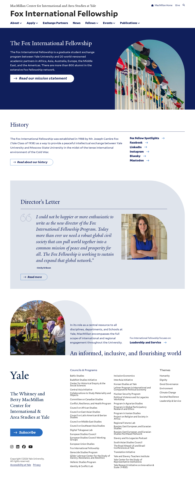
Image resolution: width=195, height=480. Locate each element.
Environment (166, 389)
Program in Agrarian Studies (128, 404)
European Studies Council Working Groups (88, 439)
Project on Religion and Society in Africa (131, 418)
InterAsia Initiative (123, 380)
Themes (165, 370)
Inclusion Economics (124, 376)
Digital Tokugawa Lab (81, 430)
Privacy (37, 465)
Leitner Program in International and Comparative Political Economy (132, 389)
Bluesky (135, 156)
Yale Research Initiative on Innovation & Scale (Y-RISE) (134, 466)
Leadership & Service (170, 401)
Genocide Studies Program (84, 452)
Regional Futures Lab (124, 423)
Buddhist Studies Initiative (83, 380)
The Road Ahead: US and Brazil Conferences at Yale (129, 447)
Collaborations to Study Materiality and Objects (90, 394)
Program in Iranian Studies (127, 413)
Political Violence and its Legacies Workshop (131, 398)
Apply (31, 23)
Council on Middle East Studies (86, 422)
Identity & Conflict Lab (81, 466)
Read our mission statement (43, 78)
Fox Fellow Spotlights (144, 138)
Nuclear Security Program (127, 394)
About (14, 23)
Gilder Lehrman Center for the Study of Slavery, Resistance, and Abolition (90, 457)
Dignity (163, 380)
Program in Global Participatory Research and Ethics (130, 408)
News (76, 23)
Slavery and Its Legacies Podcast (130, 438)
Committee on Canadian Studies (86, 400)
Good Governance (169, 384)
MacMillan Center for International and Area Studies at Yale (53, 6)
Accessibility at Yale (20, 465)
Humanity (165, 376)
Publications (128, 23)
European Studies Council (83, 434)
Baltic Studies (77, 376)
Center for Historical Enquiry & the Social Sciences (87, 385)
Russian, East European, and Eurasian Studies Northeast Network (132, 433)
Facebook (136, 142)
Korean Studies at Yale (125, 384)
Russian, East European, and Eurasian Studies (132, 428)
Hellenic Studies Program (83, 462)
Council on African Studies (83, 408)
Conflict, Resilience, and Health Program (90, 404)
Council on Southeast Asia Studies (87, 426)
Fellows (90, 23)
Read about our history (32, 162)
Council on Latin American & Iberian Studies (88, 417)
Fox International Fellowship (84, 448)
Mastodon (137, 160)
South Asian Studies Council (128, 443)
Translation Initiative (124, 452)
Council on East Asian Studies (85, 412)
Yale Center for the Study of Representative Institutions (128, 461)
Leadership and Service (145, 342)
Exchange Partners (55, 23)
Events (107, 23)
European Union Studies (82, 444)
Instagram (137, 151)
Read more (35, 277)
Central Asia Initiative (81, 390)
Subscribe (27, 432)
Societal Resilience (169, 397)
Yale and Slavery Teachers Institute (131, 456)
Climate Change (168, 393)
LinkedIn (136, 147)
